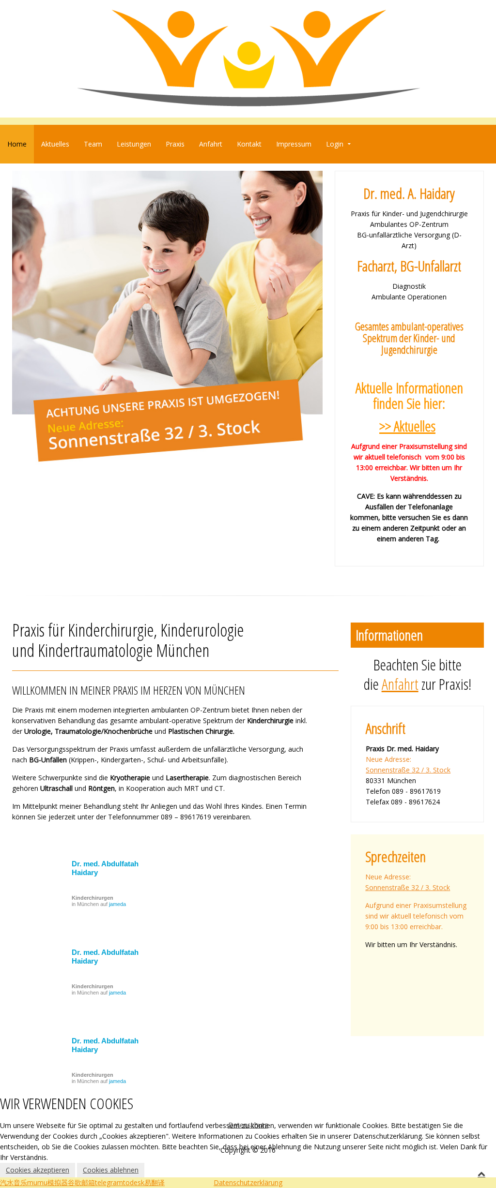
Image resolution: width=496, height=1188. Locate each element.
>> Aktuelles (407, 426)
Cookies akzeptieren (37, 1169)
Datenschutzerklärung (248, 1182)
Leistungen (134, 143)
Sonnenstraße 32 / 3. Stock (408, 769)
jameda (117, 904)
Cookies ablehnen (111, 1169)
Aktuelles (55, 143)
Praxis (175, 143)
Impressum (293, 143)
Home (17, 143)
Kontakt (249, 143)
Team (93, 143)
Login (334, 143)
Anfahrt (210, 143)
